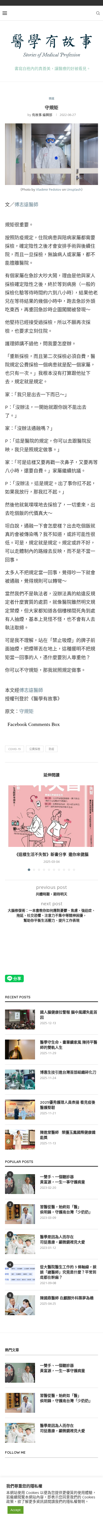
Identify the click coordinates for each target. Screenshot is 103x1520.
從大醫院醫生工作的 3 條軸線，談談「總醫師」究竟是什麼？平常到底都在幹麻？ (68, 1272)
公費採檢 (34, 749)
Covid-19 (14, 749)
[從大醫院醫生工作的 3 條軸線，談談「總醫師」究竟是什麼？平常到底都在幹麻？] (20, 1274)
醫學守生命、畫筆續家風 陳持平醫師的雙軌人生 (68, 1045)
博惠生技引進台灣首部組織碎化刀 (68, 1072)
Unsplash (74, 189)
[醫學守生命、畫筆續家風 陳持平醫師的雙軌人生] (20, 1049)
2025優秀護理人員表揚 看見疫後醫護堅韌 (67, 1105)
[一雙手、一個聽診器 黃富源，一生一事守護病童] (20, 1184)
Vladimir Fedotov (48, 189)
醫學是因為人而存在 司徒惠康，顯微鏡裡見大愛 (62, 1239)
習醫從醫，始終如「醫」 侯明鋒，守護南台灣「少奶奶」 (66, 1209)
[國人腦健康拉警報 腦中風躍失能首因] (20, 1019)
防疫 (51, 749)
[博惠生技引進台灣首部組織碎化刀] (20, 1079)
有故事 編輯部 (42, 114)
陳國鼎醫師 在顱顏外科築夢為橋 (67, 1298)
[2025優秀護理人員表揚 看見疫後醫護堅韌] (20, 1110)
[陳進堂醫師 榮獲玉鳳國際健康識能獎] (20, 1140)
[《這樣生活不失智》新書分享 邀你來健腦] (51, 816)
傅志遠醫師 (26, 204)
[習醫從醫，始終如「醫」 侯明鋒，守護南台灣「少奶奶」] (20, 1214)
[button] (9, 828)
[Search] (98, 13)
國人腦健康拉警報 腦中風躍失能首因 (68, 1015)
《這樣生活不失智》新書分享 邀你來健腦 (51, 854)
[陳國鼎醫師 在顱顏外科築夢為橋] (20, 1305)
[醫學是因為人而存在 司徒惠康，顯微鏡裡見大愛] (20, 1244)
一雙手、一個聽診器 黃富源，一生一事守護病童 (62, 1179)
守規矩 (26, 711)
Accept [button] (15, 1510)
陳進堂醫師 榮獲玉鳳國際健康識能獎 (68, 1135)
